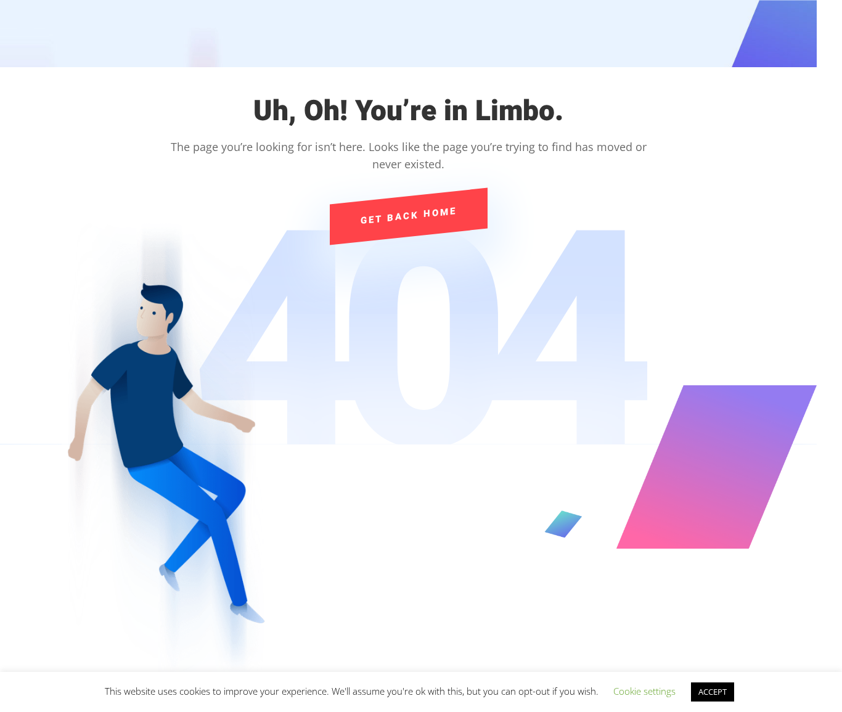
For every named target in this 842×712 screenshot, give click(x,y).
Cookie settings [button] (644, 691)
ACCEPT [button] (712, 691)
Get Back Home (409, 215)
